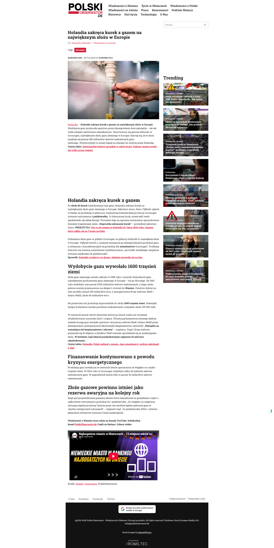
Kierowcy (114, 14)
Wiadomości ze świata (123, 10)
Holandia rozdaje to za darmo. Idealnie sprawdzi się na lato (110, 257)
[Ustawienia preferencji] (271, 411)
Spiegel (79, 483)
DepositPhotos (144, 532)
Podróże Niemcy (182, 10)
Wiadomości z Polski (184, 6)
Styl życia (130, 14)
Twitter (111, 498)
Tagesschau (90, 483)
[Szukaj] (205, 24)
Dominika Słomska (81, 43)
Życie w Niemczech (154, 6)
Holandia (80, 50)
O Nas (164, 14)
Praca (145, 10)
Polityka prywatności (177, 499)
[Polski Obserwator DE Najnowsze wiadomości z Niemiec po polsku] (85, 10)
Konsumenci (160, 10)
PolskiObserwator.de (85, 424)
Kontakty (84, 498)
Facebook (98, 498)
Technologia (149, 14)
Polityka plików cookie (196, 499)
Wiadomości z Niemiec (123, 6)
